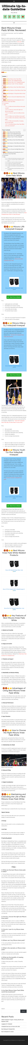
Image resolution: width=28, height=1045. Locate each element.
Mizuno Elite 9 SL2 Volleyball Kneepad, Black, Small (14, 365)
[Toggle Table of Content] (23, 130)
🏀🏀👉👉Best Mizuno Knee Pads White (11, 79)
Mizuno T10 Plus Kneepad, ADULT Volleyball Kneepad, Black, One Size (14, 496)
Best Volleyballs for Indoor (7, 1031)
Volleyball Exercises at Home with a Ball (10, 1026)
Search (3, 1008)
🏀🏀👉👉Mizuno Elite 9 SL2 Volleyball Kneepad (13, 82)
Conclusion (5, 103)
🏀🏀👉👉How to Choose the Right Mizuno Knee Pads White (13, 150)
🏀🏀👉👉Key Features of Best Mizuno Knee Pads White (14, 144)
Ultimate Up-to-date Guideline (14, 7)
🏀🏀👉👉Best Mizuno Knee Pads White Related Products (13, 140)
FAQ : (4, 104)
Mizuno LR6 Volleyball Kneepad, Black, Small (14, 288)
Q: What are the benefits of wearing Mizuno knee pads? (15, 166)
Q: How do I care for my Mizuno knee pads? (15, 162)
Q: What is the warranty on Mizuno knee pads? (15, 164)
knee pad (19, 41)
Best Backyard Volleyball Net (8, 1029)
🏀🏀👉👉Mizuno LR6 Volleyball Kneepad (12, 80)
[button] (7, 76)
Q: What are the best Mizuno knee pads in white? (15, 158)
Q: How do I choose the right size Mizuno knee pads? (15, 160)
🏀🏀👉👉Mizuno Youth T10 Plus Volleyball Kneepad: (12, 137)
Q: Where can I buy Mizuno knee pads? (15, 116)
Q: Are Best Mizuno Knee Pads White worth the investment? (15, 169)
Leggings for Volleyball (6, 1024)
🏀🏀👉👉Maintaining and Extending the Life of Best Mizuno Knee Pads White (13, 153)
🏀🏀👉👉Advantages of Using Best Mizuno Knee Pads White (14, 147)
